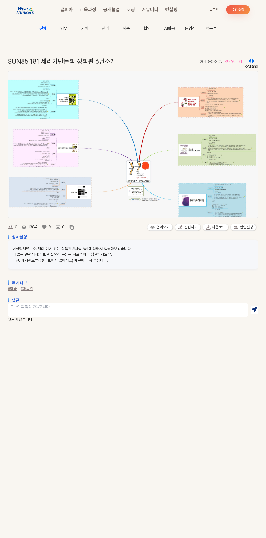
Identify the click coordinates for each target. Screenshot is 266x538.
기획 (84, 28)
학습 (126, 28)
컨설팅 (171, 9)
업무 (64, 28)
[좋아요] (44, 227)
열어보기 (163, 227)
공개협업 (111, 9)
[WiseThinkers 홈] (25, 9)
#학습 (12, 288)
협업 (147, 28)
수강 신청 (238, 9)
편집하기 (191, 227)
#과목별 (27, 288)
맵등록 (211, 28)
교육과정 (87, 9)
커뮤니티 (150, 9)
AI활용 (169, 28)
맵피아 (66, 9)
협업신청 (246, 227)
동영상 (190, 28)
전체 (43, 28)
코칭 (131, 9)
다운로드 (218, 227)
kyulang (251, 66)
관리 (105, 28)
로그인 (214, 9)
